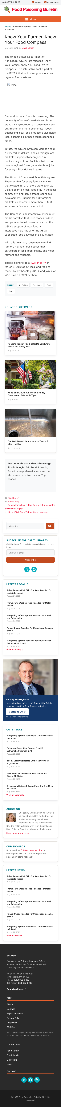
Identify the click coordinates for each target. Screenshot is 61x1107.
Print (11, 291)
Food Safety (14, 498)
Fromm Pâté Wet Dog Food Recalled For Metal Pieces (29, 604)
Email (49, 285)
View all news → (14, 935)
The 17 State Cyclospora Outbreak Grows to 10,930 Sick (28, 762)
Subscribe (30, 559)
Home (8, 26)
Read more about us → (17, 833)
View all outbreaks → (16, 795)
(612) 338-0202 (21, 980)
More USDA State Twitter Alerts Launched (28, 512)
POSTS (38, 2)
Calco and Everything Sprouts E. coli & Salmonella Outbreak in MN (25, 749)
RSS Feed (11, 1027)
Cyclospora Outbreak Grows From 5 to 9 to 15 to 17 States (30, 787)
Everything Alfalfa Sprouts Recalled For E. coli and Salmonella (29, 616)
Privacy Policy (14, 1018)
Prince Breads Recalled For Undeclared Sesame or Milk (30, 629)
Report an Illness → (17, 989)
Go (50, 525)
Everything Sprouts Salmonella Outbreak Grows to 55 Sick (30, 736)
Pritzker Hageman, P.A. (32, 850)
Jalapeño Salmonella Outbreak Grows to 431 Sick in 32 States (28, 774)
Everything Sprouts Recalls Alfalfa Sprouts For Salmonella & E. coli (29, 641)
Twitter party (38, 262)
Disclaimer (12, 1022)
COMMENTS (53, 2)
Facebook (37, 285)
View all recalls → (14, 649)
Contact (11, 1009)
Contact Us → (17, 711)
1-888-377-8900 (24, 983)
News (10, 1064)
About (10, 1004)
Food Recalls (13, 1055)
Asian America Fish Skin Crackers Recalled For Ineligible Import (29, 591)
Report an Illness (15, 1013)
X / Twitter (23, 285)
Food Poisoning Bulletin (34, 9)
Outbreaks (12, 1059)
